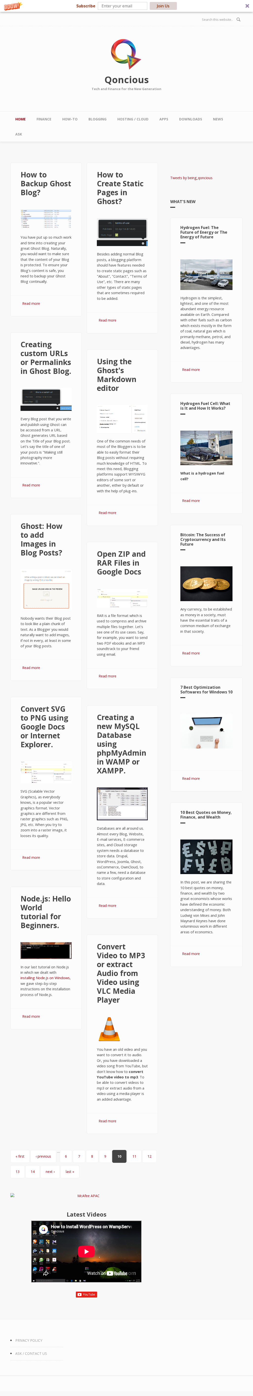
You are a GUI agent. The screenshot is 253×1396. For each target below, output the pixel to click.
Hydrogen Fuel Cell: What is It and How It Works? (205, 406)
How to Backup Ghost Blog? (46, 183)
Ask (18, 134)
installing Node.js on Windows (45, 977)
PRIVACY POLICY (28, 1340)
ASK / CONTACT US (31, 1353)
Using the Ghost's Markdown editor (116, 374)
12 (149, 1156)
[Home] (126, 54)
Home (20, 119)
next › (50, 1171)
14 (33, 1171)
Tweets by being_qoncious (191, 177)
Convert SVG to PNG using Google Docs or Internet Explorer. (44, 726)
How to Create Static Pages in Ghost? (120, 188)
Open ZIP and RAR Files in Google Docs (121, 563)
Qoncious (127, 79)
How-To (70, 119)
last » (70, 1171)
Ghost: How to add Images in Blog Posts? (42, 539)
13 (18, 1171)
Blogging (97, 119)
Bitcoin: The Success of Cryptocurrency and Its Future (203, 539)
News (218, 119)
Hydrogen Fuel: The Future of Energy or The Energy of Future (203, 232)
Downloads (190, 119)
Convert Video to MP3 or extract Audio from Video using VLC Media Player (121, 973)
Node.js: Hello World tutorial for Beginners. (46, 912)
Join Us (163, 6)
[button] (126, 6)
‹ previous (43, 1156)
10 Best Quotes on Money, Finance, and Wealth (206, 815)
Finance (44, 119)
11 (134, 1156)
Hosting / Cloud (132, 119)
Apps (163, 119)
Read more (31, 303)
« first (20, 1156)
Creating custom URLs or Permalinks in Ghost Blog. (46, 357)
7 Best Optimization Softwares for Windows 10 (206, 690)
